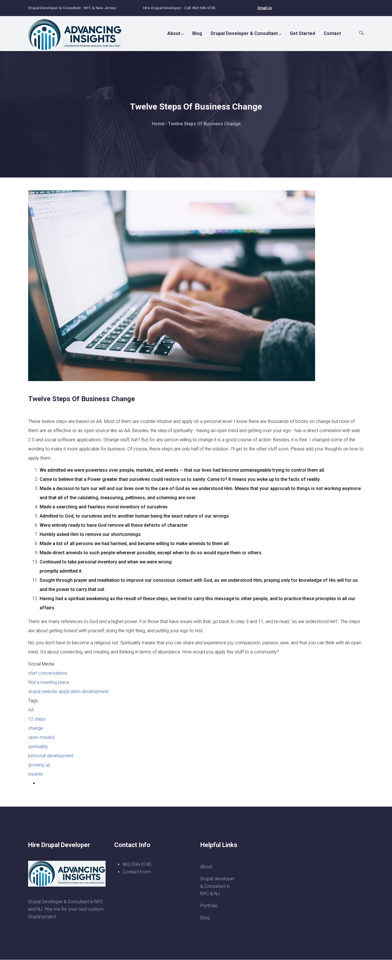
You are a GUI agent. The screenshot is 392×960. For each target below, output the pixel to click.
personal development (50, 755)
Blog (197, 33)
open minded (41, 737)
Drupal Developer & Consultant (244, 33)
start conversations (47, 673)
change (35, 728)
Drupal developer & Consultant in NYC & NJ (217, 886)
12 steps (37, 719)
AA (31, 710)
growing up (39, 765)
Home (158, 123)
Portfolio (209, 905)
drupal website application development (68, 691)
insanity (35, 774)
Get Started (302, 33)
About (173, 33)
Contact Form (137, 872)
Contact (332, 33)
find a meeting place (48, 682)
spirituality (38, 746)
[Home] (78, 32)
